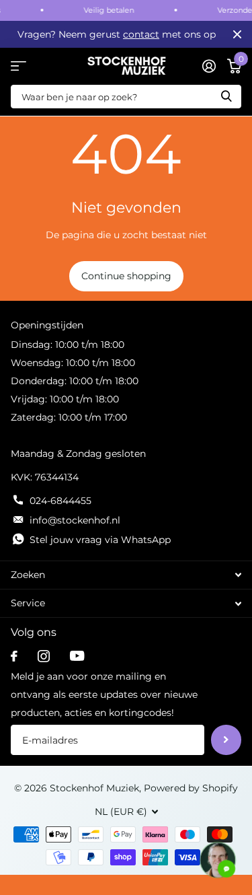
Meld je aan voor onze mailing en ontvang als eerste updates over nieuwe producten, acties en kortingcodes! (104, 694)
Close (237, 34)
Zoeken (226, 96)
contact (141, 34)
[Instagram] (44, 656)
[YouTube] (77, 656)
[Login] (209, 66)
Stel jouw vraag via (100, 540)
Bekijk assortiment (18, 66)
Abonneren (226, 740)
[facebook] (14, 656)
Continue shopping (126, 276)
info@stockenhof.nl (75, 520)
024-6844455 (60, 501)
